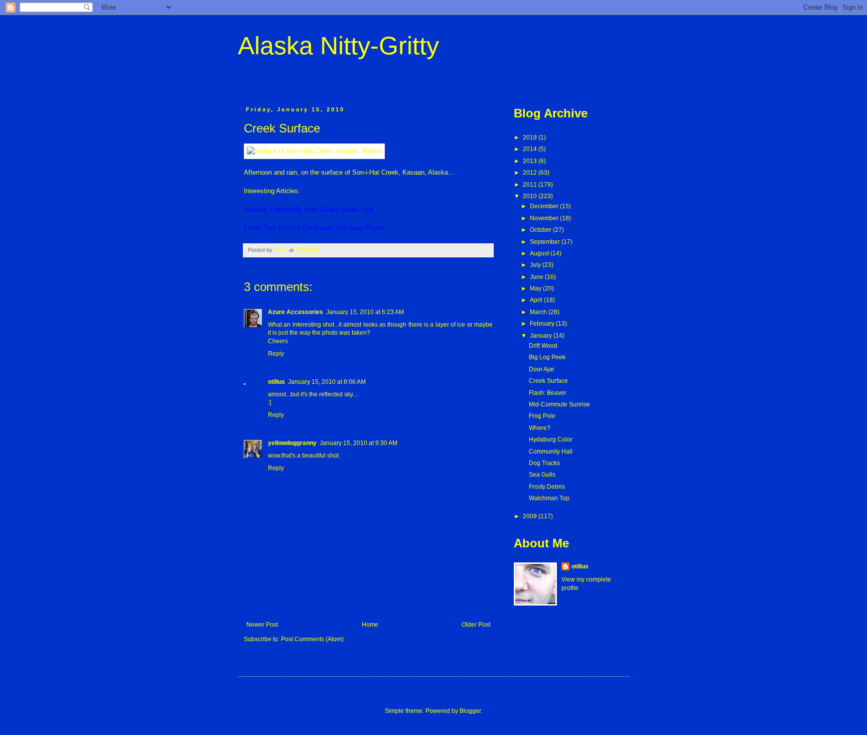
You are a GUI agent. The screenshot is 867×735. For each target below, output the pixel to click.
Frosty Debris (547, 486)
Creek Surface (548, 380)
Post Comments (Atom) (312, 639)
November (545, 218)
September (545, 241)
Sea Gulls (542, 474)
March (539, 312)
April (537, 300)
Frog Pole (542, 415)
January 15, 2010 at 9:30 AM (358, 443)
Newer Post (262, 624)
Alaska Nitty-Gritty (338, 46)
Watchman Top (549, 498)
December (545, 206)
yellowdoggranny (292, 443)
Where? (539, 427)
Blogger (470, 710)
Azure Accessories (295, 312)
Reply (276, 353)
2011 (530, 184)
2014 (530, 149)
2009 (530, 516)
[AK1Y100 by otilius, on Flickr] (314, 151)
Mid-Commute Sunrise (559, 404)
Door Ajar (541, 369)
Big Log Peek (547, 357)
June (537, 276)
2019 (530, 137)
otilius (276, 381)
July (536, 264)
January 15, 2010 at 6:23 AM (365, 312)
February (543, 323)
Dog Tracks (544, 463)
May (536, 288)
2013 (530, 161)
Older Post (476, 624)
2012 (530, 172)
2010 (530, 196)
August (540, 253)
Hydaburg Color (550, 439)
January (541, 335)
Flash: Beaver (547, 392)
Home (370, 624)
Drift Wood (543, 345)
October (541, 229)
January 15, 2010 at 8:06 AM (327, 381)
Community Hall (550, 451)
